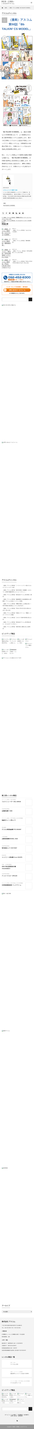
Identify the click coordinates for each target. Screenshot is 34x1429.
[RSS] (17, 1420)
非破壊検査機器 (5, 809)
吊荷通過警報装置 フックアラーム (11, 885)
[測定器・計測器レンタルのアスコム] (8, 2)
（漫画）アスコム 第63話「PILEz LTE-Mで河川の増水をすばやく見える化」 (22, 262)
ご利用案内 (20, 1414)
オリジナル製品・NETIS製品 (9, 799)
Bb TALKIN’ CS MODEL (9, 205)
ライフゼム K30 (14, 1364)
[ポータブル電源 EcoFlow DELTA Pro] (5, 641)
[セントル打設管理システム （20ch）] (5, 651)
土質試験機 (4, 836)
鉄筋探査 (4, 855)
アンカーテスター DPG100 (9, 875)
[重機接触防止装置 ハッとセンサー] (13, 651)
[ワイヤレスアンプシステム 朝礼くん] (13, 641)
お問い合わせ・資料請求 (17, 1415)
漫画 (4, 203)
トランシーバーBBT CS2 (10, 190)
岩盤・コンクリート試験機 (16, 1371)
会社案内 (26, 1414)
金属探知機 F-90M (7, 811)
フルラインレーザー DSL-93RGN (11, 801)
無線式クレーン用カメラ (9, 820)
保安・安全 (12, 1362)
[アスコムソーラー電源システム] (28, 645)
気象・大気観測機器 (7, 864)
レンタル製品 (12, 1414)
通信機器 (4, 827)
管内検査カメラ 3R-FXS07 (9, 848)
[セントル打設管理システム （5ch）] (21, 641)
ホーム (6, 1414)
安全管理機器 (19, 818)
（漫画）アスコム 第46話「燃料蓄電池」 (21, 241)
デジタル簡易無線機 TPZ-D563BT (11, 829)
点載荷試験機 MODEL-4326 (10, 838)
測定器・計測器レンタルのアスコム (20, 1426)
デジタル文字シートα (15, 1382)
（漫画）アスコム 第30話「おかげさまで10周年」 (21, 231)
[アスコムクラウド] (28, 640)
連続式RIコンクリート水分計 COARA (19, 1373)
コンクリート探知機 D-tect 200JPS (12, 857)
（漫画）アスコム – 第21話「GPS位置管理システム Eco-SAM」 (22, 251)
